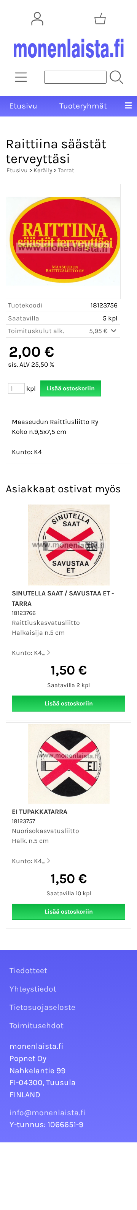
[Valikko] (128, 106)
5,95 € (99, 331)
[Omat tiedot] (37, 19)
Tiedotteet (28, 970)
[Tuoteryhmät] (21, 77)
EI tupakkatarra (39, 811)
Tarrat (66, 170)
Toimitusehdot (37, 1025)
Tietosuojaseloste (42, 1007)
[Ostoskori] (100, 19)
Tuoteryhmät (83, 105)
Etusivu (23, 105)
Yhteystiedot (33, 988)
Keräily (42, 170)
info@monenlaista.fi (48, 1112)
